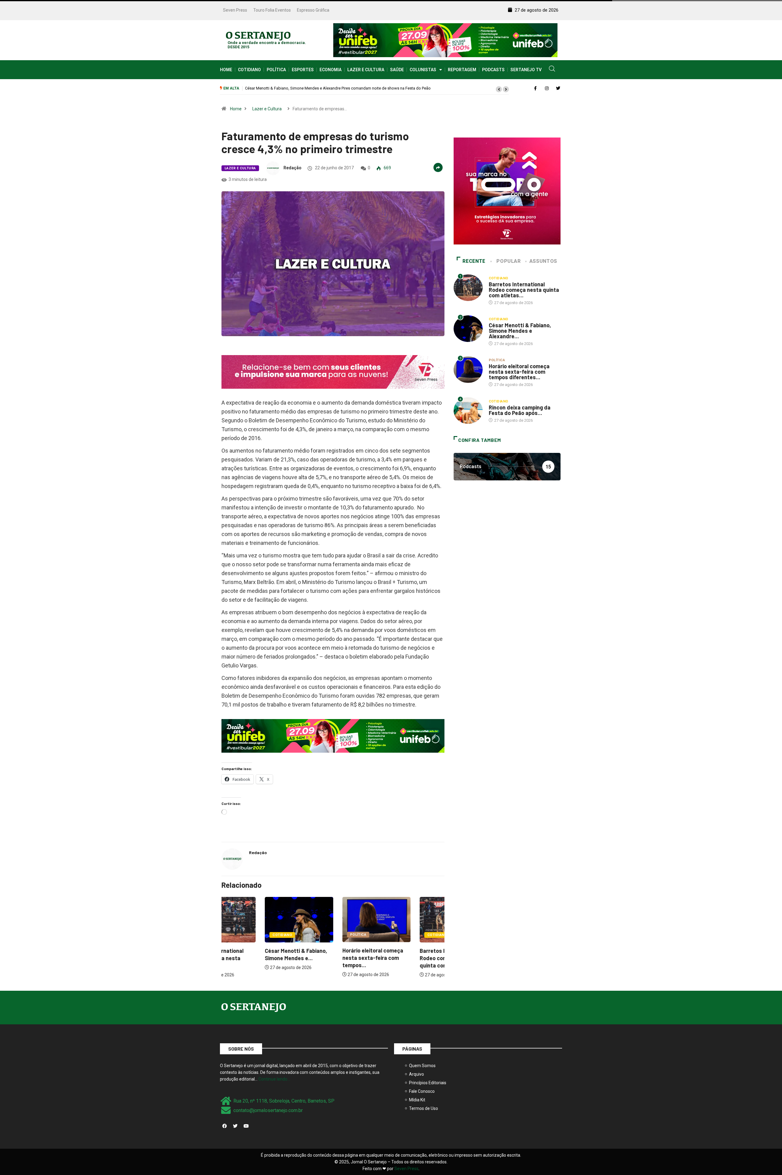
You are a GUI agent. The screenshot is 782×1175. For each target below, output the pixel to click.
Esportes (303, 69)
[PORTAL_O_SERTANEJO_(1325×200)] (445, 39)
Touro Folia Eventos (272, 10)
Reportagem (462, 69)
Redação (292, 167)
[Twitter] (235, 1125)
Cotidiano (249, 69)
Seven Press (235, 10)
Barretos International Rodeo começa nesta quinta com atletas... (524, 290)
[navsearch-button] (552, 70)
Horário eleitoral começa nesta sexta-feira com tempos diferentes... (519, 371)
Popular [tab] (508, 261)
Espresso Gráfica (313, 10)
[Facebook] (224, 1125)
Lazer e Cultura (365, 69)
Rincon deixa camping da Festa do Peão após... (519, 410)
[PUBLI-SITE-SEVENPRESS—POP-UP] (507, 190)
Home (226, 69)
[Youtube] (245, 1125)
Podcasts (493, 69)
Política (276, 69)
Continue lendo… (274, 1079)
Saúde (397, 69)
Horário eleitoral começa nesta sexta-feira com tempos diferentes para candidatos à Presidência (336, 88)
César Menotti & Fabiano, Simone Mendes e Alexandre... (520, 331)
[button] (499, 89)
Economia (331, 69)
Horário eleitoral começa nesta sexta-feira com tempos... (329, 957)
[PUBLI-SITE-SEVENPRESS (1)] (332, 371)
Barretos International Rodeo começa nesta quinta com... (404, 958)
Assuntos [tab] (543, 261)
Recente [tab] (473, 261)
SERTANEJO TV (526, 69)
